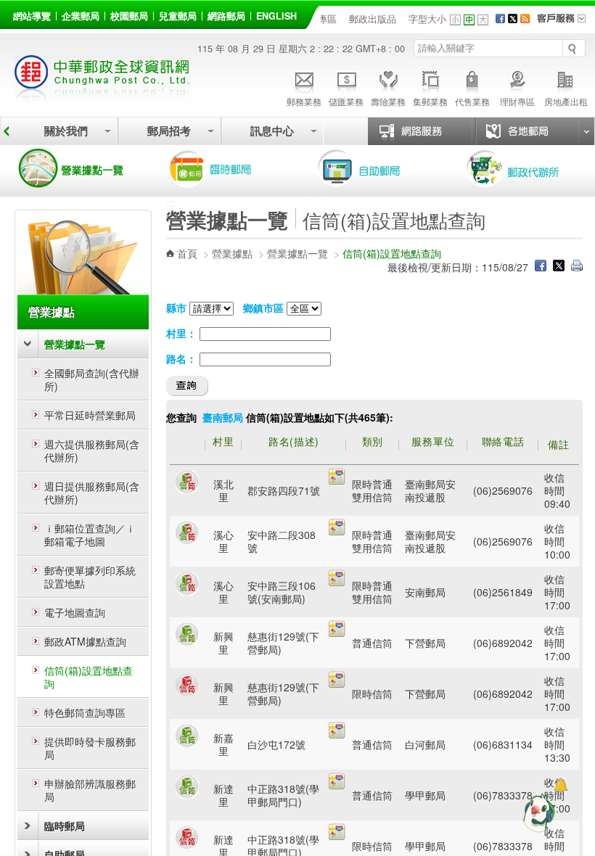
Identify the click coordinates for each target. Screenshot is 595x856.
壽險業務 (388, 101)
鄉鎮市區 (263, 307)
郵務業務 (304, 101)
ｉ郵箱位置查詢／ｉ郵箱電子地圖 (90, 534)
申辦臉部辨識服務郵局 (90, 790)
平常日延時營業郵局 (90, 415)
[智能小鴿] (537, 812)
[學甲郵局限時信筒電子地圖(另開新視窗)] (337, 835)
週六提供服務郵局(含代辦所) (91, 450)
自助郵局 (379, 168)
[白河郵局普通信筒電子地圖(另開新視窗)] (337, 734)
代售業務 (472, 101)
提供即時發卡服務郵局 (90, 748)
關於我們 (66, 131)
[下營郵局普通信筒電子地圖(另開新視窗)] (337, 632)
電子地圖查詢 (74, 612)
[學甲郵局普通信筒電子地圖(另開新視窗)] (337, 785)
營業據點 (51, 311)
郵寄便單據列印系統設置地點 (90, 576)
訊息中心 (272, 131)
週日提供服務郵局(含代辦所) (91, 492)
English (276, 15)
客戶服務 (566, 23)
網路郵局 (226, 15)
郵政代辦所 (528, 168)
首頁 (187, 253)
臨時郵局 (231, 168)
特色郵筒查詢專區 (85, 712)
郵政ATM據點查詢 (85, 641)
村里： (181, 333)
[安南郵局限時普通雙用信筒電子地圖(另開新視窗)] (337, 582)
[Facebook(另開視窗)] (500, 19)
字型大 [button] (482, 20)
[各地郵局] (534, 131)
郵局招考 (169, 131)
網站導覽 (32, 15)
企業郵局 (80, 15)
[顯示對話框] (560, 785)
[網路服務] (427, 131)
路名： (181, 358)
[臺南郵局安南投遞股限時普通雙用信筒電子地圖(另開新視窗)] (337, 480)
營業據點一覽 (82, 168)
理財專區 (517, 101)
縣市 (176, 307)
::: (15, 13)
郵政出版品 (372, 18)
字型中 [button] (469, 20)
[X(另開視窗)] (512, 19)
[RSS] (525, 19)
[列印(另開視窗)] (577, 267)
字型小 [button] (455, 20)
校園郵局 (129, 15)
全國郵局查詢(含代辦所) (91, 379)
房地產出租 (566, 101)
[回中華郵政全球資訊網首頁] (102, 95)
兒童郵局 (178, 15)
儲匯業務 (346, 101)
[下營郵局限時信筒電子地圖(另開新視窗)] (337, 683)
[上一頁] (6, 131)
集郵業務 (430, 101)
